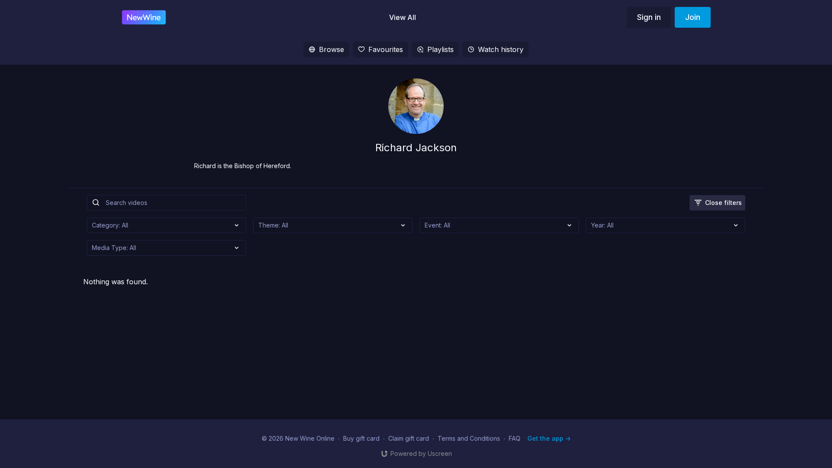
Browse (331, 49)
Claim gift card (408, 438)
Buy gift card (361, 438)
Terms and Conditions (469, 438)
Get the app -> (549, 438)
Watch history (500, 49)
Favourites (385, 49)
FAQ (514, 438)
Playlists (440, 49)
